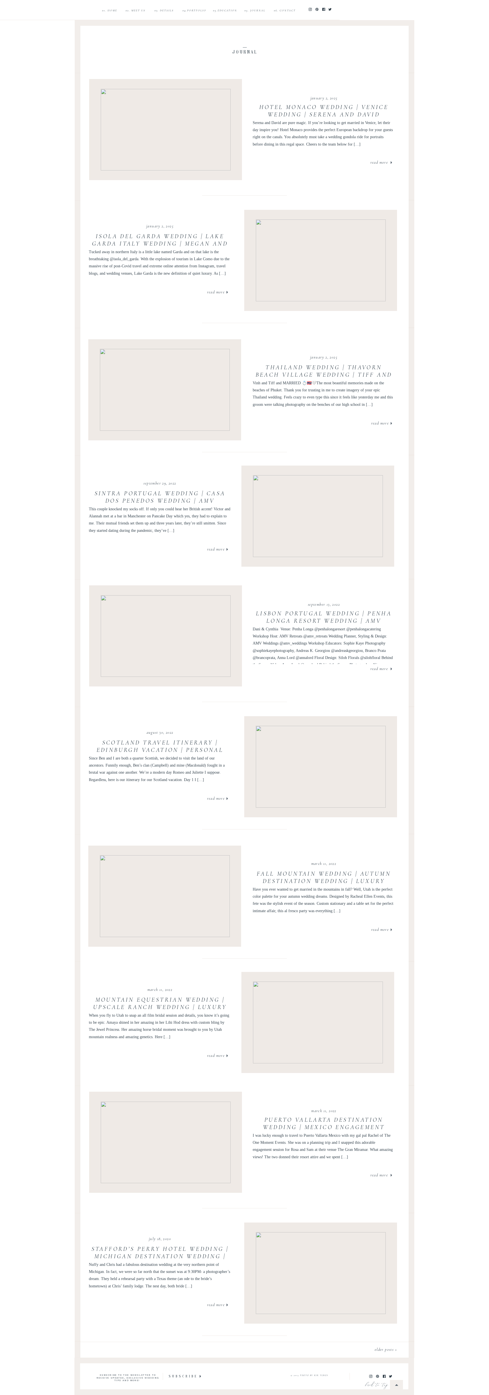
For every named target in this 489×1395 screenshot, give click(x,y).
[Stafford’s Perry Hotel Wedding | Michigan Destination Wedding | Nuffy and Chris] (321, 1273)
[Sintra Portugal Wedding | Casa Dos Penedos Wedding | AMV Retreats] (318, 516)
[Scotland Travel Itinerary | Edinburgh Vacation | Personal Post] (321, 767)
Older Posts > (386, 1349)
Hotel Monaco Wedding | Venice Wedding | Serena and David (324, 110)
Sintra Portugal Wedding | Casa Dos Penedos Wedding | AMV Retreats (160, 501)
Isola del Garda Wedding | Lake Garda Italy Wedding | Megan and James (160, 243)
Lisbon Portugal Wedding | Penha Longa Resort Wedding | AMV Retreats (324, 621)
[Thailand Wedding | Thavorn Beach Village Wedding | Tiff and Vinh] (165, 390)
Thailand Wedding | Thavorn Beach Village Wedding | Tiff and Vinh (324, 375)
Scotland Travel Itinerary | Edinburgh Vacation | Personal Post (160, 750)
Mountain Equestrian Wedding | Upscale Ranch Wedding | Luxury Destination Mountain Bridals (160, 1007)
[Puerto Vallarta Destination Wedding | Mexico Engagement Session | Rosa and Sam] (166, 1142)
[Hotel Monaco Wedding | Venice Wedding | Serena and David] (166, 129)
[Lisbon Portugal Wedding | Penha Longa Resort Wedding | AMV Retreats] (166, 636)
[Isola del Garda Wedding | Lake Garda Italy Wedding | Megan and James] (321, 260)
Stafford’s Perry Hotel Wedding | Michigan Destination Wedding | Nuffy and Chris (160, 1256)
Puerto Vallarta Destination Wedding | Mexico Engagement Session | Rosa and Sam (324, 1127)
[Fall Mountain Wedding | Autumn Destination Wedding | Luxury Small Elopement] (165, 896)
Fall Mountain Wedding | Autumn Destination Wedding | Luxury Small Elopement (324, 881)
